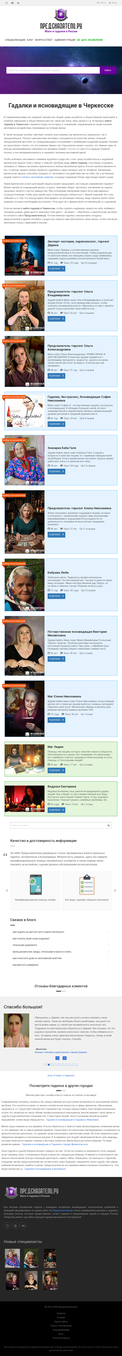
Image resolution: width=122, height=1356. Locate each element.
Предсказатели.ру (62, 1210)
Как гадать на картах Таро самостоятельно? (38, 932)
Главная (61, 1313)
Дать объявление (92, 40)
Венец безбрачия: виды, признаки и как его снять (42, 952)
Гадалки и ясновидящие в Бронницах (45, 1168)
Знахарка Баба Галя (62, 448)
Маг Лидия (55, 747)
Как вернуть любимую (25, 965)
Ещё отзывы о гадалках (61, 1075)
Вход (113, 3)
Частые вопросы (61, 1338)
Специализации (15, 40)
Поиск (102, 3)
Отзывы (61, 1317)
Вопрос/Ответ (44, 40)
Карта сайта (61, 1321)
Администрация (65, 40)
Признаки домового (25, 945)
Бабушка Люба (58, 572)
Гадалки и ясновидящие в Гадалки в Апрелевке (72, 1119)
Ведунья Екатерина (62, 786)
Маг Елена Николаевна (64, 696)
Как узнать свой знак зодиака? (31, 939)
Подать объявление (61, 1325)
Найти (108, 70)
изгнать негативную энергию (37, 177)
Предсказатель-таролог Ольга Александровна (70, 347)
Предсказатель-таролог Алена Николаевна (79, 508)
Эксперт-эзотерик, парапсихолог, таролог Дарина (61, 1038)
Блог (30, 40)
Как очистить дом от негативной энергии (37, 958)
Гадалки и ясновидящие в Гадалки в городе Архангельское (55, 1144)
